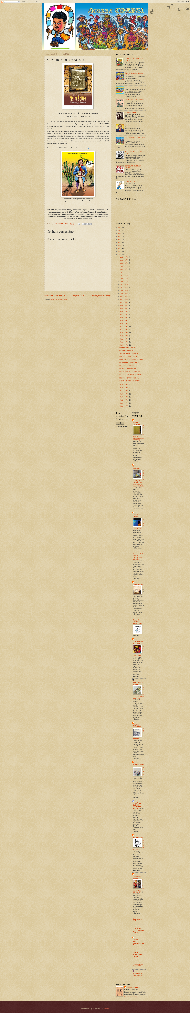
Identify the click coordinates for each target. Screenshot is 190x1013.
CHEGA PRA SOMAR (137, 877)
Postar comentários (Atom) (58, 300)
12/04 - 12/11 (124, 266)
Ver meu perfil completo (131, 997)
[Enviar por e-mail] (83, 224)
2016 (120, 239)
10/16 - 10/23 (124, 287)
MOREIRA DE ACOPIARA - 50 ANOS (131, 360)
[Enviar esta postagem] (78, 224)
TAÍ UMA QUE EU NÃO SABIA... (130, 353)
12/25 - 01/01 (124, 257)
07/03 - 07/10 (124, 333)
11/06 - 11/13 (124, 278)
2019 (120, 230)
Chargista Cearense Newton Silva (137, 621)
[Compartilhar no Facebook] (89, 224)
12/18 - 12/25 (124, 260)
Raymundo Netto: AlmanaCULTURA (138, 942)
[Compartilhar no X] (87, 224)
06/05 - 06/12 (124, 345)
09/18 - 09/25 (124, 299)
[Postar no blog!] (85, 224)
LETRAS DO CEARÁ (131, 87)
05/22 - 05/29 (124, 388)
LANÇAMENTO (130, 182)
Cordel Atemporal (136, 467)
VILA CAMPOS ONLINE (138, 683)
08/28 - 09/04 (124, 308)
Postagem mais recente (54, 295)
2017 (120, 236)
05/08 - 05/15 (124, 394)
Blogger (106, 1008)
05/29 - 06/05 (124, 385)
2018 (120, 233)
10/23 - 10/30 (124, 284)
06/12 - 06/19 (124, 342)
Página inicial (78, 295)
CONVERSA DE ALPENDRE (138, 642)
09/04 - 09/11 (124, 305)
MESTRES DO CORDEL (127, 366)
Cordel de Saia (138, 584)
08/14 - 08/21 (124, 314)
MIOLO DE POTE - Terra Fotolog (137, 954)
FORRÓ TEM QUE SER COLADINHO (137, 805)
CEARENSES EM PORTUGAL (129, 363)
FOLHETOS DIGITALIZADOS (134, 100)
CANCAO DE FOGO (133, 987)
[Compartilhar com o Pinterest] (91, 224)
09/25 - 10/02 (124, 296)
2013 (120, 248)
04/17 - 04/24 (124, 403)
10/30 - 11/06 (124, 281)
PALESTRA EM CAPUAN (127, 347)
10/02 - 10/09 (124, 293)
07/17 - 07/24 (124, 327)
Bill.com (135, 808)
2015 (120, 242)
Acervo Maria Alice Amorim (137, 974)
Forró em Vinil (138, 554)
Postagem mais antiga (101, 295)
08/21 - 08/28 (124, 312)
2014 (120, 245)
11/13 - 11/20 (124, 275)
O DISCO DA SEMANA (126, 350)
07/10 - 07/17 (124, 330)
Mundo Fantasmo (136, 423)
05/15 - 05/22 (124, 391)
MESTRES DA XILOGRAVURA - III (130, 378)
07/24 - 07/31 (124, 324)
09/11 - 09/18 (124, 302)
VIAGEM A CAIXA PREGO (128, 357)
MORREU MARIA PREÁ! (133, 112)
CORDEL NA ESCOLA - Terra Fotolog (138, 930)
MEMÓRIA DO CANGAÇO (127, 369)
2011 (120, 254)
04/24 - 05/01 (124, 400)
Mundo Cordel (138, 837)
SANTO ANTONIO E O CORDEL (129, 381)
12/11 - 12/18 (124, 263)
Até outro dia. (143, 772)
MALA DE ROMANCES (137, 726)
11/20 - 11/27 (124, 272)
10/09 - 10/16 (124, 290)
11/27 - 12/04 (124, 269)
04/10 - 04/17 (124, 406)
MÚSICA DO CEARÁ (137, 515)
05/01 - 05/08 (124, 397)
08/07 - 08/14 (124, 318)
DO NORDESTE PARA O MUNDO (130, 375)
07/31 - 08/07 (124, 321)
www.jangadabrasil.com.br (138, 965)
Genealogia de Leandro (132, 125)
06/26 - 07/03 (124, 336)
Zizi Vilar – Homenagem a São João (137, 557)
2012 (120, 251)
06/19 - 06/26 (124, 339)
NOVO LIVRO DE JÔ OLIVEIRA (129, 372)
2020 (120, 227)
